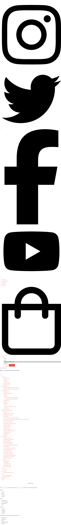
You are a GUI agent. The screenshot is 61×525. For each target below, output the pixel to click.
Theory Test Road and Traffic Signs (9, 430)
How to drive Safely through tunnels (10, 423)
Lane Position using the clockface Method (10, 445)
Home (3, 376)
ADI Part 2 (5, 380)
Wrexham (5, 394)
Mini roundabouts (6, 446)
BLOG (3, 468)
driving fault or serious (7, 465)
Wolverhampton (6, 400)
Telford (5, 404)
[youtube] (31, 277)
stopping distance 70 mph (8, 414)
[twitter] (31, 128)
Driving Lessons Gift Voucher (8, 453)
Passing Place (6, 416)
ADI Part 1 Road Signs (7, 466)
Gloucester (5, 396)
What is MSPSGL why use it (8, 449)
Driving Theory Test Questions (9, 456)
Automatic (3, 478)
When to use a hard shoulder (8, 420)
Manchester (6, 403)
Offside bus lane (6, 427)
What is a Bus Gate (7, 426)
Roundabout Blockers (7, 450)
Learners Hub (4, 436)
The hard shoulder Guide (8, 422)
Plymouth (5, 401)
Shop (3, 473)
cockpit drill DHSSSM (7, 463)
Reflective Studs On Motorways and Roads (11, 417)
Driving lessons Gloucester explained (12, 397)
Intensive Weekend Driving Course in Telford (11, 387)
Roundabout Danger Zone (8, 442)
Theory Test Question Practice (7, 410)
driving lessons (6, 381)
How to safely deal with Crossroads (10, 448)
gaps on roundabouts (7, 440)
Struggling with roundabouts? (9, 439)
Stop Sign (5, 412)
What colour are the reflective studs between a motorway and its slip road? (16, 419)
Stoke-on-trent (6, 409)
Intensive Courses (7, 384)
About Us (5, 377)
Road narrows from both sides (9, 413)
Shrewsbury (6, 407)
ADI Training (4, 471)
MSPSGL (5, 469)
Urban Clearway (6, 433)
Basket (6, 365)
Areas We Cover (4, 390)
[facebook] (31, 224)
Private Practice (6, 378)
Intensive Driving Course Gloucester (11, 399)
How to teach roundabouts (8, 443)
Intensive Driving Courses (8, 475)
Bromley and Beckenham (8, 393)
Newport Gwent (6, 391)
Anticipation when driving (8, 452)
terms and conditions (7, 383)
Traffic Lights (6, 462)
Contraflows (6, 435)
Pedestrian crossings (7, 437)
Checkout (12, 365)
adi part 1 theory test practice (9, 472)
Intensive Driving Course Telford (11, 406)
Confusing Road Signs (7, 432)
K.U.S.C (5, 459)
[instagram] (31, 68)
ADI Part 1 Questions (7, 458)
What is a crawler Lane (7, 429)
